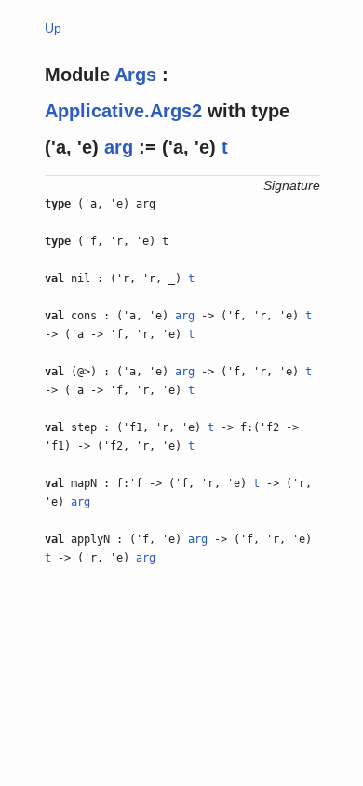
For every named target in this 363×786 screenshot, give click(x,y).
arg (118, 147)
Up (53, 27)
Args (135, 74)
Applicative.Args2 (123, 111)
